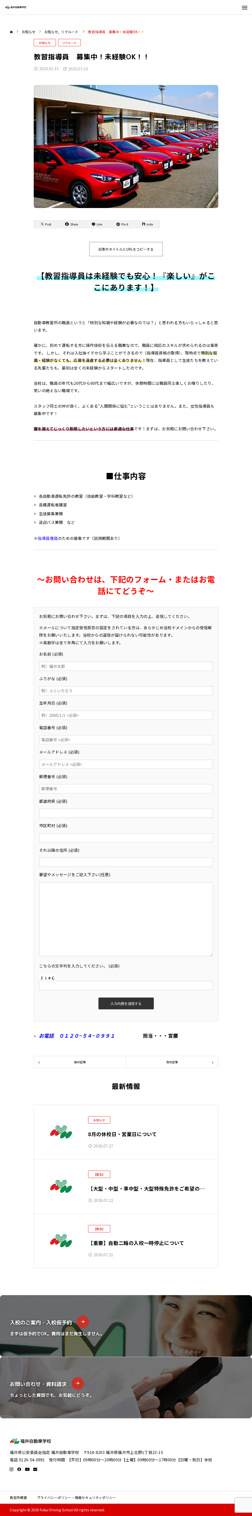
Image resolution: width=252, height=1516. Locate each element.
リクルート (69, 43)
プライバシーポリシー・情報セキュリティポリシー (76, 1497)
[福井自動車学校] (15, 7)
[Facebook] (19, 1469)
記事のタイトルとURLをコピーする (126, 249)
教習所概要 (18, 1497)
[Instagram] (11, 1469)
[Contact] (35, 1469)
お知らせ (45, 43)
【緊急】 (99, 1174)
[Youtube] (27, 1469)
